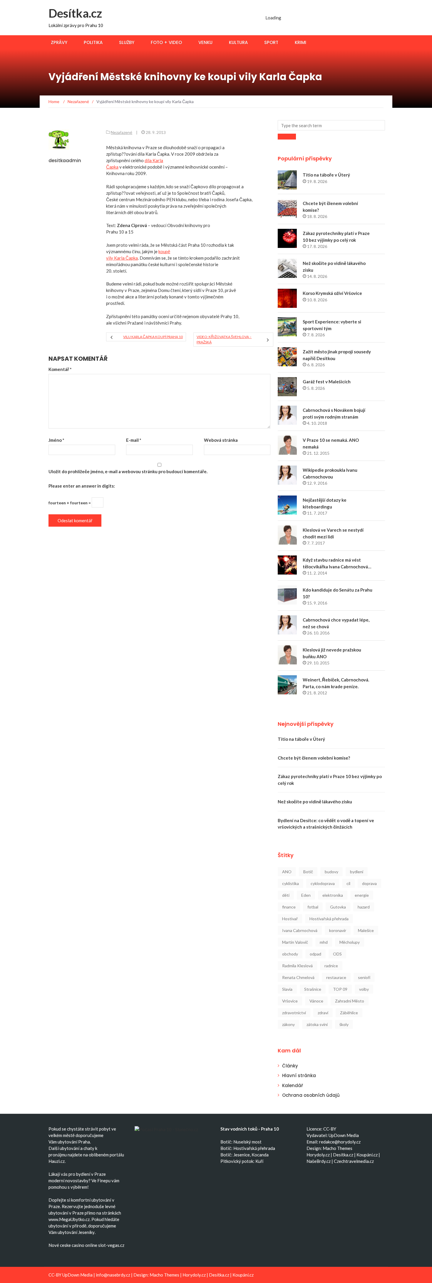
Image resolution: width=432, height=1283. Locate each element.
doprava (369, 883)
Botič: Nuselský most (241, 1141)
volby (364, 989)
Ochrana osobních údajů (311, 1095)
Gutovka (338, 906)
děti (285, 895)
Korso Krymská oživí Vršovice (332, 293)
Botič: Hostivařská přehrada (247, 1148)
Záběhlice (349, 1012)
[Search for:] (331, 125)
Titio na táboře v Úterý (326, 174)
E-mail (133, 440)
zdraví (323, 1012)
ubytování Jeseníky (76, 1232)
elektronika (332, 895)
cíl (348, 883)
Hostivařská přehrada (329, 918)
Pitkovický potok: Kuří (241, 1161)
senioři (364, 977)
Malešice (366, 930)
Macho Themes (337, 1148)
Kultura (238, 42)
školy (344, 1024)
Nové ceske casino (66, 1245)
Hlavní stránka (299, 1075)
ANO (287, 871)
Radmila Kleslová (297, 965)
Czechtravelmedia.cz (354, 1161)
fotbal (312, 906)
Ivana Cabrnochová (299, 930)
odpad (315, 953)
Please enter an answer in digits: (81, 485)
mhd (324, 942)
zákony (288, 1024)
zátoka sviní (317, 1024)
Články (290, 1066)
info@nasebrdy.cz (113, 1274)
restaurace (336, 977)
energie (362, 895)
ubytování (69, 1148)
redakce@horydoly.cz (340, 1141)
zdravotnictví (294, 1012)
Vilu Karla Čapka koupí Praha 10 (153, 337)
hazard (364, 906)
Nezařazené (121, 132)
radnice (331, 965)
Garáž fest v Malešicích (327, 381)
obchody (290, 953)
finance (289, 906)
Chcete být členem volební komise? (314, 757)
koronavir (337, 930)
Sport (271, 42)
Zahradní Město (349, 1000)
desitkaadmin (64, 160)
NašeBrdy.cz (319, 1161)
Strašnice (312, 989)
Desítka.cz (75, 13)
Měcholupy (349, 942)
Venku (205, 42)
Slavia (287, 989)
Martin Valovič (295, 942)
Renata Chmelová (298, 977)
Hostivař (290, 918)
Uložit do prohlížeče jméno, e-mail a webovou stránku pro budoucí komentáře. (127, 471)
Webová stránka (221, 440)
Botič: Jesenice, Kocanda (244, 1154)
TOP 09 (340, 989)
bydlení (356, 871)
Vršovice (290, 1000)
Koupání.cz (367, 1154)
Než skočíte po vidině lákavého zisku (315, 801)
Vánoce (316, 1000)
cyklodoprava (323, 883)
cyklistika (290, 883)
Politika (93, 42)
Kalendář (292, 1085)
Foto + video (166, 42)
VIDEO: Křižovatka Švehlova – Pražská (224, 339)
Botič (308, 871)
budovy (331, 871)
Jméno (56, 440)
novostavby (76, 1180)
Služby (126, 42)
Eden (306, 895)
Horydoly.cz (318, 1154)
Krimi (300, 42)
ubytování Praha (74, 1141)
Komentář (60, 369)
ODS (337, 953)
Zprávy (59, 42)
